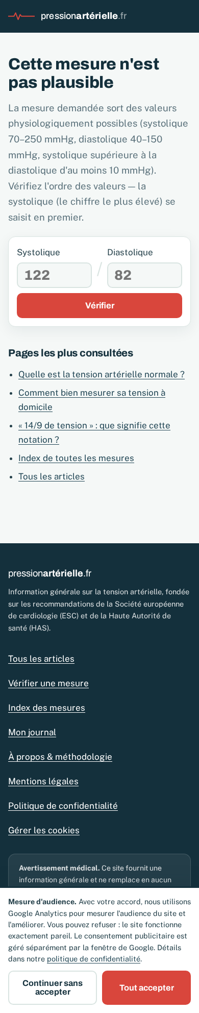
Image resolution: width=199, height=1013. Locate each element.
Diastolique (130, 252)
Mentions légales (43, 781)
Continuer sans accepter (52, 987)
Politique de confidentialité (63, 806)
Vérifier (99, 305)
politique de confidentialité (93, 958)
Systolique (38, 252)
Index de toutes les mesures (76, 458)
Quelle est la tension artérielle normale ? (101, 374)
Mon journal (32, 732)
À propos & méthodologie (60, 757)
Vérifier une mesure (48, 683)
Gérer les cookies (44, 830)
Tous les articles (51, 476)
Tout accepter (146, 987)
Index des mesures (46, 708)
